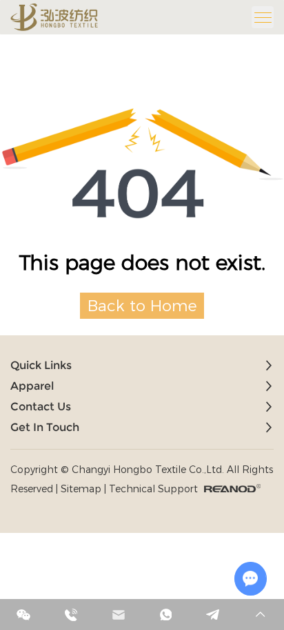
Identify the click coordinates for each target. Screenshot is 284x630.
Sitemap (81, 489)
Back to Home (142, 305)
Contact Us (40, 406)
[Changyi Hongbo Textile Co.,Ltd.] (54, 17)
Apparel (32, 385)
